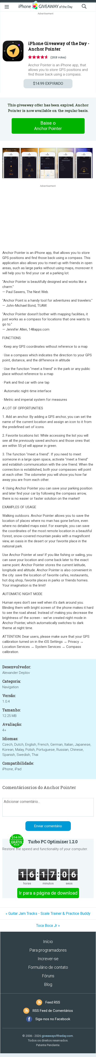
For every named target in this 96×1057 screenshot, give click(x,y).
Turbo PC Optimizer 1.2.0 (53, 841)
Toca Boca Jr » (48, 925)
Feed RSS (52, 1002)
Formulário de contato (48, 967)
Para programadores (48, 950)
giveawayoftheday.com (57, 1036)
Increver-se (48, 958)
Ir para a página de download (48, 893)
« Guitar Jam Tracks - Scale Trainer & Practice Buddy (48, 913)
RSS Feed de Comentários (53, 1011)
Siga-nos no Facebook (52, 1019)
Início (48, 941)
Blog (48, 984)
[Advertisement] (48, 26)
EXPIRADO (48, 83)
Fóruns (48, 975)
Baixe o (48, 125)
